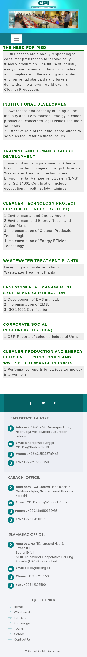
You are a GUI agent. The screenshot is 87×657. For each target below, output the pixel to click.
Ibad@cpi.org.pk (38, 568)
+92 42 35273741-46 (44, 454)
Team (18, 629)
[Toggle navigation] (16, 38)
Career (19, 634)
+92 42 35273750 (36, 462)
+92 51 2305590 (40, 576)
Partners (20, 618)
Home (18, 607)
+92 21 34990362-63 (42, 511)
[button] (12, 19)
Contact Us (22, 639)
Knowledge (22, 623)
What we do (23, 612)
